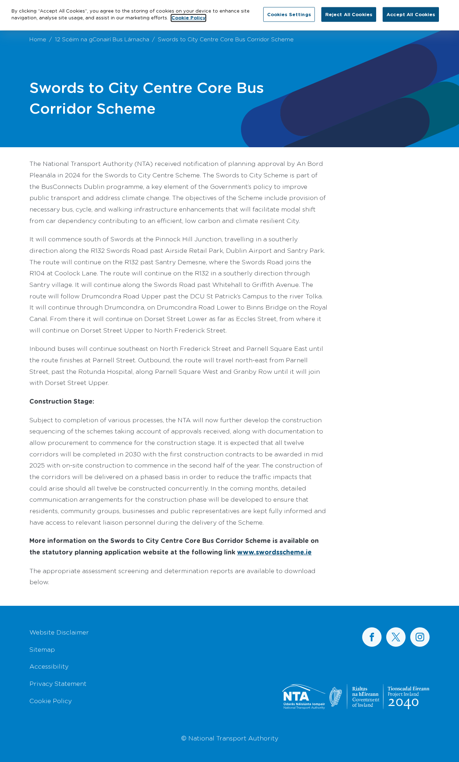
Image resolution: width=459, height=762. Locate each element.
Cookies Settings (289, 14)
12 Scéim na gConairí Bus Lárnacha (102, 39)
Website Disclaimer (59, 632)
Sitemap (42, 649)
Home (37, 39)
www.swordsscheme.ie (274, 552)
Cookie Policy (50, 701)
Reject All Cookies (348, 14)
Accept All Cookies (411, 14)
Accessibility (48, 666)
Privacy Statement (57, 683)
